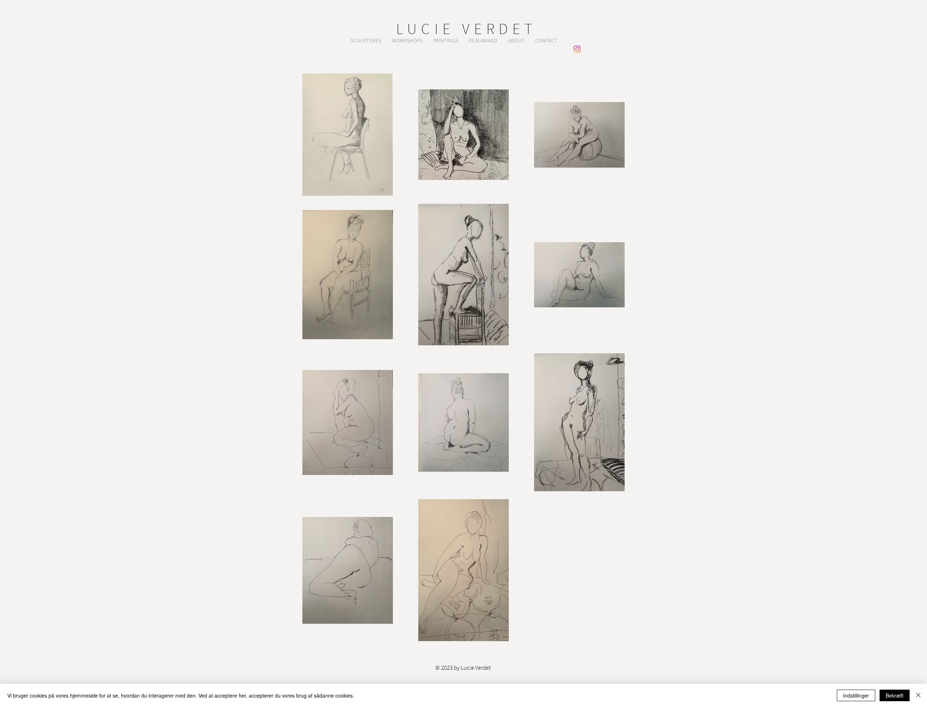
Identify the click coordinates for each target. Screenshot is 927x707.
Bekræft (894, 695)
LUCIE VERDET (466, 28)
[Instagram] (577, 49)
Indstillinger (856, 695)
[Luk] (918, 695)
